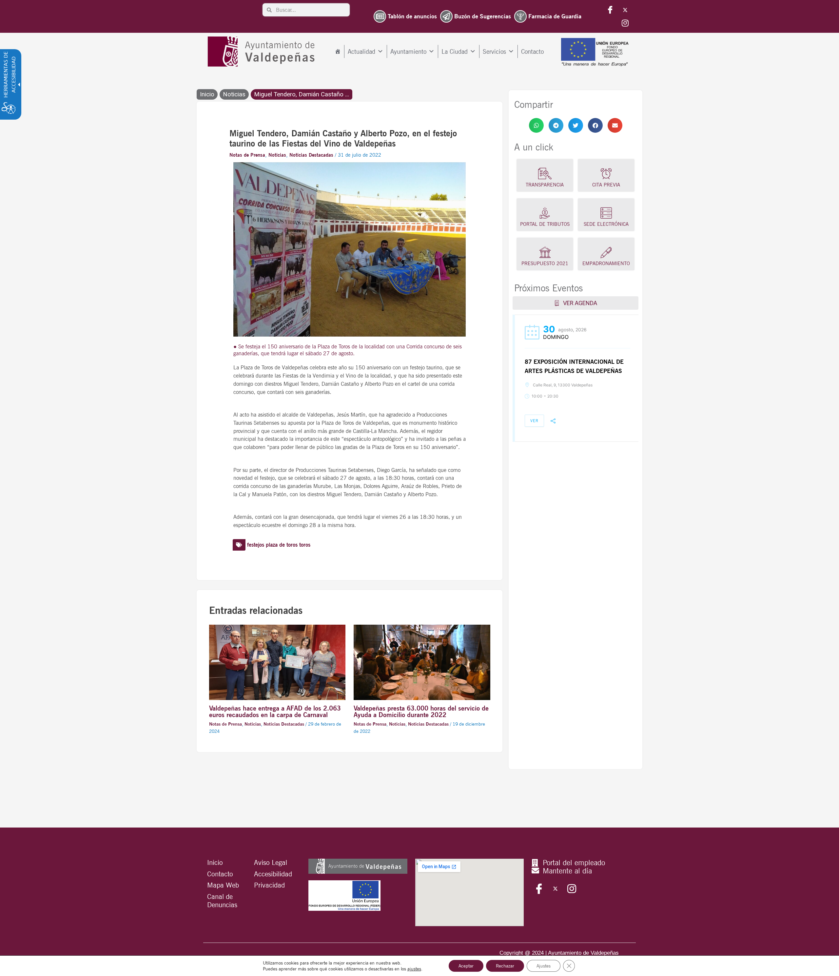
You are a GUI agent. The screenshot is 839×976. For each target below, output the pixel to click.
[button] (536, 125)
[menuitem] (337, 51)
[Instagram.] (625, 23)
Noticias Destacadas (311, 155)
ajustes (414, 968)
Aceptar (466, 965)
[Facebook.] (610, 10)
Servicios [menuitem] (494, 51)
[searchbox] (311, 9)
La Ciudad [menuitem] (454, 51)
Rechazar (505, 965)
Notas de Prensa (247, 155)
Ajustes (544, 965)
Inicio (207, 94)
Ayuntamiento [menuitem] (408, 51)
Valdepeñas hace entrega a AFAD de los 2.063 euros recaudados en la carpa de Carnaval (275, 711)
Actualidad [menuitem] (361, 51)
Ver (534, 420)
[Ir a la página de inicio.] (262, 51)
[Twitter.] (625, 10)
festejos (255, 544)
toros (304, 544)
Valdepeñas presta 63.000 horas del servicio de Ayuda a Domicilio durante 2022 (421, 711)
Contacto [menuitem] (532, 51)
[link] (536, 125)
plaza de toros (282, 544)
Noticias (234, 94)
